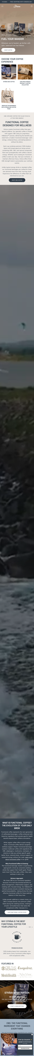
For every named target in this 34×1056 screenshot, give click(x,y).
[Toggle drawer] (2, 6)
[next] (32, 927)
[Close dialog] (32, 1034)
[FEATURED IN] (25, 968)
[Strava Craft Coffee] (17, 6)
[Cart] (32, 6)
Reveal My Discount (25, 1048)
